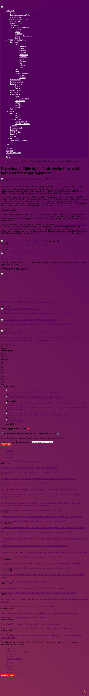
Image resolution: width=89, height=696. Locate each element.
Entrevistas (14, 130)
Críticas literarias (21, 122)
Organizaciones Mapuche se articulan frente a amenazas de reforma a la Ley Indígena (37, 416)
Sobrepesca (14, 109)
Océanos (22, 61)
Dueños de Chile (16, 128)
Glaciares (22, 53)
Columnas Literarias (22, 124)
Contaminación (15, 90)
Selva (21, 67)
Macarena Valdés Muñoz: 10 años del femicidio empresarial (29, 302)
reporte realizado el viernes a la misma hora (71, 225)
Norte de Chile (15, 21)
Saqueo (17, 88)
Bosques (22, 46)
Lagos (21, 59)
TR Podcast (10, 657)
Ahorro (17, 115)
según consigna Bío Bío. (64, 205)
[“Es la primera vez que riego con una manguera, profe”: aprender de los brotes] (29, 320)
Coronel (18, 30)
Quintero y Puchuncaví (23, 36)
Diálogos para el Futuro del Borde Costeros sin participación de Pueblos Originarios (41, 563)
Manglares (23, 57)
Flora (17, 71)
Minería (18, 107)
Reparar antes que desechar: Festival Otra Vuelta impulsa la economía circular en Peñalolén (44, 552)
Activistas (13, 126)
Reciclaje (22, 78)
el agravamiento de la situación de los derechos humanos (21, 217)
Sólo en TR (10, 111)
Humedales (23, 55)
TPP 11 (17, 38)
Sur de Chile (14, 25)
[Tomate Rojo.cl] (7, 7)
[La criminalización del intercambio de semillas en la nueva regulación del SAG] (20, 309)
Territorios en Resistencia (19, 27)
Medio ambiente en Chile (17, 19)
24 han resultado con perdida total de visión (53, 233)
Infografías (14, 134)
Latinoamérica (15, 80)
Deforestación (15, 92)
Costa (21, 48)
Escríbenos (10, 648)
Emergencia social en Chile (20, 15)
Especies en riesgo (17, 82)
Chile (3, 163)
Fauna (17, 69)
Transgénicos (24, 99)
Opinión (13, 136)
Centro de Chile (16, 23)
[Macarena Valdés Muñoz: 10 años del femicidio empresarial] (23, 298)
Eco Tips (13, 113)
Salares (22, 65)
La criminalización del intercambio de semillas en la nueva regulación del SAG (38, 313)
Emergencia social (11, 163)
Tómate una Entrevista (18, 140)
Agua (17, 44)
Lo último (10, 11)
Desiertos (22, 50)
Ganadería (18, 105)
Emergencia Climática (16, 40)
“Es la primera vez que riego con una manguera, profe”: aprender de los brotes (38, 324)
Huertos (18, 117)
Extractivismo (15, 94)
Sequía (17, 86)
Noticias (13, 13)
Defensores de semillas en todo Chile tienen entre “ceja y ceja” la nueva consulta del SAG (38, 422)
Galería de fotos (16, 132)
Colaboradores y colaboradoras (17, 652)
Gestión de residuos (22, 73)
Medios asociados (12, 654)
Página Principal (7, 161)
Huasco (17, 32)
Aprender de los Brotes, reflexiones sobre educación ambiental (30, 624)
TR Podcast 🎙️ (12, 138)
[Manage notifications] (84, 692)
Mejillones (18, 34)
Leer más (4, 247)
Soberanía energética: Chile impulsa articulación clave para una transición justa (39, 613)
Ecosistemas (14, 42)
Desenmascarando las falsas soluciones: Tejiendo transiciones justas (32, 588)
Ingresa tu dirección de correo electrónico (16, 442)
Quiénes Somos (11, 650)
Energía (18, 103)
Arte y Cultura (15, 17)
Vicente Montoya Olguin (37, 179)
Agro (17, 96)
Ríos (21, 63)
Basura (22, 76)
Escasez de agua (16, 84)
